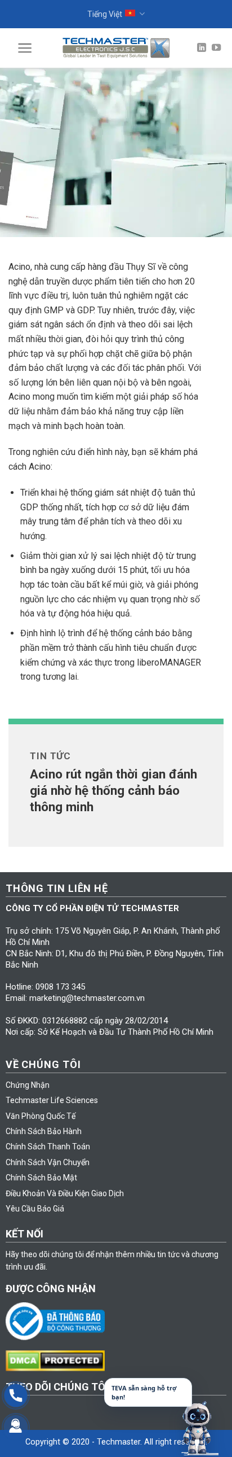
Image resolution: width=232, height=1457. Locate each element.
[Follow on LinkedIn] (201, 48)
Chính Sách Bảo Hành (44, 1131)
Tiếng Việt (104, 14)
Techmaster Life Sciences (52, 1100)
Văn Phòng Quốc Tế (40, 1116)
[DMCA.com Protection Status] (58, 1359)
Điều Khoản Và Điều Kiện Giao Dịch (65, 1193)
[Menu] (25, 48)
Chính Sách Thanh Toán (48, 1146)
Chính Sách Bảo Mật (41, 1177)
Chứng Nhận (28, 1085)
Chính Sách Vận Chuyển (48, 1162)
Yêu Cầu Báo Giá (35, 1208)
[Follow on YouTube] (216, 48)
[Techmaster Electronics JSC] (116, 48)
